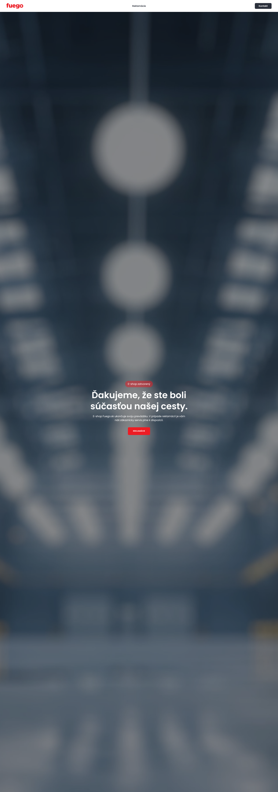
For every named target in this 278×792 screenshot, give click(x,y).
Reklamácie (139, 6)
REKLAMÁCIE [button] (139, 431)
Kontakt (263, 6)
